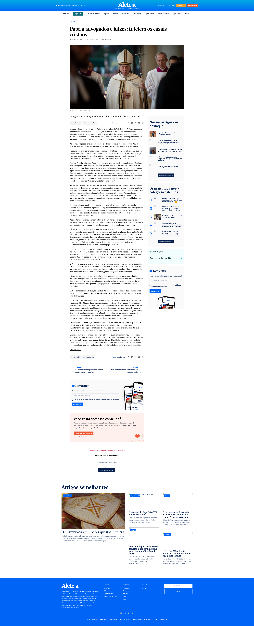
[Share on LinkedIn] (132, 123)
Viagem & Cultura (163, 14)
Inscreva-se (126, 594)
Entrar (173, 6)
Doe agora (191, 6)
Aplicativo (126, 591)
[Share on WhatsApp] (143, 123)
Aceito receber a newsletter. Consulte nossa (96, 400)
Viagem (133, 530)
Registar (179, 6)
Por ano (144, 588)
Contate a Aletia (153, 619)
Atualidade (125, 14)
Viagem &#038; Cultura (111, 596)
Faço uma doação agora (82, 433)
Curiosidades (68, 496)
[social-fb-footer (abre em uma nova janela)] (125, 613)
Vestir (125, 596)
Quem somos (113, 619)
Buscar (84, 6)
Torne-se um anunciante (139, 619)
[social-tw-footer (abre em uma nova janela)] (129, 613)
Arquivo (115, 14)
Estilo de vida (137, 14)
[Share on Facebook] (128, 123)
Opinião (106, 14)
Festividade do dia (160, 258)
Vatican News (93, 40)
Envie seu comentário (106, 470)
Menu (67, 14)
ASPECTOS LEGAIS (124, 619)
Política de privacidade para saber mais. (108, 400)
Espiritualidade (149, 14)
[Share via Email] (139, 123)
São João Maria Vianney (134, 9)
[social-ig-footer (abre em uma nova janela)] (133, 613)
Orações (76, 14)
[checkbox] (72, 400)
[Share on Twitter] (135, 123)
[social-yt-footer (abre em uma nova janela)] (121, 613)
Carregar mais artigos (166, 175)
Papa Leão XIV (177, 14)
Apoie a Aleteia (102, 619)
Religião (72, 21)
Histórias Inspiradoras (93, 14)
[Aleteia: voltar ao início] (127, 5)
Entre (115, 462)
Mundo (167, 496)
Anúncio (125, 599)
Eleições (167, 535)
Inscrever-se (77, 404)
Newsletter (126, 588)
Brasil (187, 14)
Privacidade (163, 619)
